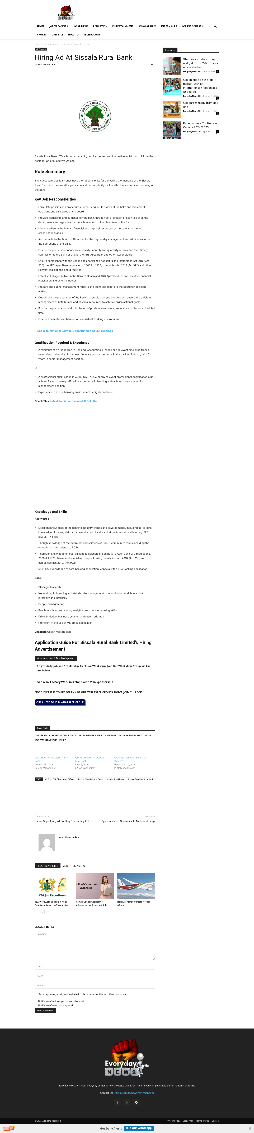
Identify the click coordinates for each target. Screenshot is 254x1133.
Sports (42, 34)
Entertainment (123, 26)
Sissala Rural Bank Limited (140, 779)
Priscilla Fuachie (46, 64)
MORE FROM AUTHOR (75, 865)
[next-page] (42, 912)
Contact (215, 1120)
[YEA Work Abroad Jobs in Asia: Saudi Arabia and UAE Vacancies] (53, 886)
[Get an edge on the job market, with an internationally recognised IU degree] (172, 86)
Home (40, 26)
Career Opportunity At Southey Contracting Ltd (62, 821)
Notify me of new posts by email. (56, 1005)
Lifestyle (57, 34)
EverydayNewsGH (192, 71)
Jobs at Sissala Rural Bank (90, 779)
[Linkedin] (62, 72)
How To (73, 34)
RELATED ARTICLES (47, 865)
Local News (80, 26)
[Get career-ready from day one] (172, 109)
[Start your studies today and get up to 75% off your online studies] (172, 66)
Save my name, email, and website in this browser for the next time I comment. (82, 994)
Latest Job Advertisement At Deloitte (73, 401)
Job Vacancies (58, 26)
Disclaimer (188, 1120)
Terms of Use (202, 1120)
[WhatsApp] (54, 72)
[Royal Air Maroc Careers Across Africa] (136, 886)
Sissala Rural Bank (115, 779)
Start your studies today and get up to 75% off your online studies (200, 63)
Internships (169, 26)
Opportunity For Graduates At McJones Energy (128, 821)
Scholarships (147, 26)
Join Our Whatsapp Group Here (139, 1128)
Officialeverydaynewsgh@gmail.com (134, 1092)
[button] (127, 1128)
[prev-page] (37, 912)
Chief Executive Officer (63, 779)
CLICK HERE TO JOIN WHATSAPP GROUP (60, 702)
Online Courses (192, 26)
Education (100, 26)
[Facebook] (38, 72)
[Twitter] (46, 72)
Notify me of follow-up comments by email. (61, 1001)
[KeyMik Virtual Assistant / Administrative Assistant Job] (95, 886)
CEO (47, 779)
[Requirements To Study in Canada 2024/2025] (172, 130)
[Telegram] (70, 72)
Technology (91, 34)
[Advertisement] (95, 432)
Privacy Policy (173, 1120)
